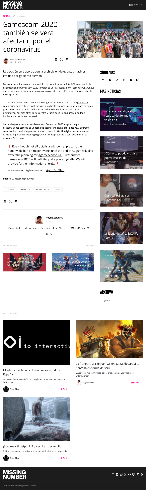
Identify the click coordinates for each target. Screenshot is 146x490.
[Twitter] (124, 80)
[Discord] (138, 474)
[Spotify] (142, 474)
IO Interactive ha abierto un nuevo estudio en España (32, 372)
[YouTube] (130, 80)
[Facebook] (110, 80)
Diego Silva (14, 389)
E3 (67, 84)
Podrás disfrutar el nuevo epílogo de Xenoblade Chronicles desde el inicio (73, 262)
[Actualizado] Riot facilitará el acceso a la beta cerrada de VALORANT (23, 262)
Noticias (6, 16)
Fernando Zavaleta (17, 59)
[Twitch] (137, 80)
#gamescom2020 (50, 155)
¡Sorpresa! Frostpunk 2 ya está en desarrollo (32, 446)
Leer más (63, 389)
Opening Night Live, (36, 134)
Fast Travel (10, 189)
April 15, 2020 (55, 170)
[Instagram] (117, 80)
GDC (73, 84)
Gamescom (25, 189)
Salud (58, 189)
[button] (133, 5)
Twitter (30, 178)
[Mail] (103, 80)
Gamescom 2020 (42, 189)
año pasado (30, 131)
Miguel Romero (89, 383)
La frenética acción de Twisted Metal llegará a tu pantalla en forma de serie (107, 366)
